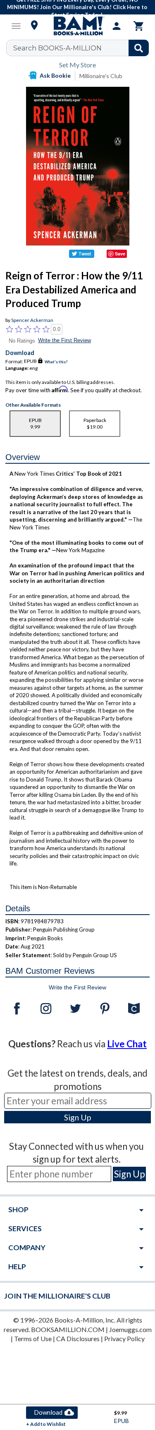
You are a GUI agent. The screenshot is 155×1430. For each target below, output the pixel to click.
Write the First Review (64, 340)
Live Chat (127, 1043)
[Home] (78, 26)
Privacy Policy (124, 1338)
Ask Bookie (55, 75)
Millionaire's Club (100, 75)
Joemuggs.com (130, 1329)
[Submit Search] (139, 48)
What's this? (56, 361)
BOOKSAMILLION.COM (68, 1329)
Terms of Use (33, 1338)
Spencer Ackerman (32, 320)
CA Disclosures (78, 1338)
